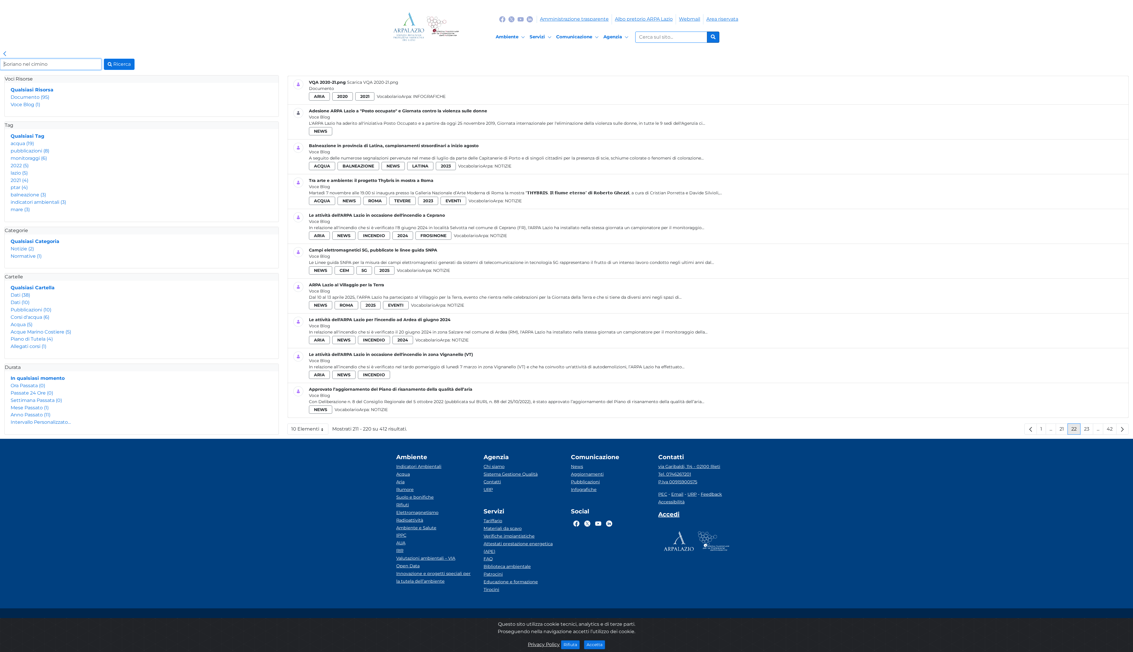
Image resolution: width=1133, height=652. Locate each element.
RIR (399, 550)
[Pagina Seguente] (1122, 429)
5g (364, 270)
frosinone (433, 235)
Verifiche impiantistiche (509, 536)
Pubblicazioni (31, 310)
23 (1088, 430)
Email (677, 494)
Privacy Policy (544, 644)
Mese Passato (30, 407)
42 (1111, 430)
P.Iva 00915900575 (677, 482)
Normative (26, 256)
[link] (4, 54)
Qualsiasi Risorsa (32, 90)
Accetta (596, 644)
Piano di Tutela (32, 339)
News (577, 466)
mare (20, 209)
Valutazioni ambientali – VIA (425, 558)
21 (1064, 430)
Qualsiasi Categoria (35, 241)
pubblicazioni (30, 151)
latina (420, 166)
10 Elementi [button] (309, 430)
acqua (22, 143)
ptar (19, 187)
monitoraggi (29, 158)
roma (375, 200)
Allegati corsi (28, 346)
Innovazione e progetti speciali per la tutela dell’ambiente (433, 577)
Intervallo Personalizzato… (41, 422)
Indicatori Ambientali (418, 466)
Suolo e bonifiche (415, 497)
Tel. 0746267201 (674, 474)
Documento (30, 97)
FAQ (488, 558)
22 (1075, 430)
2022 (20, 165)
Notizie (22, 249)
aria (319, 96)
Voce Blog (25, 104)
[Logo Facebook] (502, 19)
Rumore (405, 489)
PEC (662, 494)
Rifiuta (572, 644)
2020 (342, 96)
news (320, 131)
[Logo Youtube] (521, 19)
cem (344, 270)
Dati (20, 295)
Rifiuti (402, 505)
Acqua (21, 324)
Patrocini (493, 574)
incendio (374, 235)
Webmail (689, 19)
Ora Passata (28, 385)
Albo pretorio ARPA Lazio (644, 19)
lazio (19, 173)
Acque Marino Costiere (41, 332)
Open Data (408, 566)
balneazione (28, 195)
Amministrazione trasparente (574, 19)
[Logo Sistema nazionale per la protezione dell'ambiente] (443, 26)
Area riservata (722, 19)
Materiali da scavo (503, 528)
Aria (400, 482)
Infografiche (429, 96)
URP (488, 489)
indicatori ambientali (38, 202)
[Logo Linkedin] (530, 19)
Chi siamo (494, 466)
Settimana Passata (36, 400)
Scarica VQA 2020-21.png (372, 82)
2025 (384, 270)
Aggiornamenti (587, 474)
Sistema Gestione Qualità (511, 474)
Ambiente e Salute (416, 528)
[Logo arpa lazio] (409, 26)
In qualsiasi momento (38, 378)
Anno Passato (30, 415)
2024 (402, 235)
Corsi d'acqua (30, 317)
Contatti (492, 482)
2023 (446, 166)
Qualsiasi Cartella (33, 287)
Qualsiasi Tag (27, 136)
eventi (453, 200)
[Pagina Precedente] (1030, 429)
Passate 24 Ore (32, 393)
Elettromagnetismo (417, 512)
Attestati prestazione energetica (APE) (518, 547)
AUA (400, 543)
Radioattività (409, 520)
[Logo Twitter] (511, 19)
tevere (402, 200)
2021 (19, 180)
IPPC (401, 535)
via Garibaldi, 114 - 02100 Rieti (689, 466)
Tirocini (491, 589)
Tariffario (493, 520)
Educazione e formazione (511, 581)
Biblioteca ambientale (507, 566)
